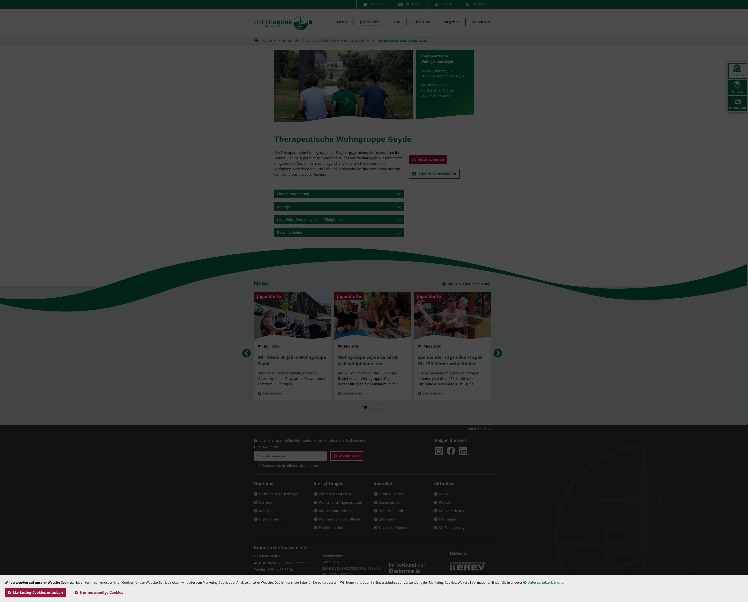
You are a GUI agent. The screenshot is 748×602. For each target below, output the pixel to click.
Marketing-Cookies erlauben (38, 592)
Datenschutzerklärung (545, 582)
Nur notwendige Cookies (101, 592)
